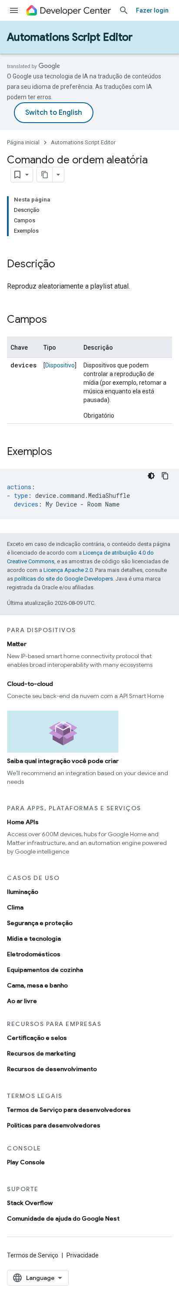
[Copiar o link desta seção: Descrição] (64, 265)
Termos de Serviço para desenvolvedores (69, 1110)
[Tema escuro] (151, 476)
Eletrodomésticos (33, 954)
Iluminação (22, 892)
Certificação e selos (37, 1038)
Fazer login (152, 10)
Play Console (26, 1162)
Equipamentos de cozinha (45, 970)
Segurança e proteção (40, 923)
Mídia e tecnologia (34, 938)
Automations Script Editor (70, 37)
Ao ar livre (22, 1001)
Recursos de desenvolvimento (52, 1069)
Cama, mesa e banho (37, 985)
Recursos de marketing (41, 1053)
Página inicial (23, 142)
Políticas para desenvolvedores (53, 1125)
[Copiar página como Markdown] (45, 174)
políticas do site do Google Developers (63, 578)
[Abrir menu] (14, 10)
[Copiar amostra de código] (165, 476)
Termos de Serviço (32, 1255)
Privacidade (82, 1255)
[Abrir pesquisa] (124, 10)
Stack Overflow (30, 1203)
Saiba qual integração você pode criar (63, 761)
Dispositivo (60, 365)
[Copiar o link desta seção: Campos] (55, 320)
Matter (17, 644)
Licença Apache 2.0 (68, 570)
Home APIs (23, 822)
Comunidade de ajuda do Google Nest (63, 1218)
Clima (15, 907)
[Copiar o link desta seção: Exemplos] (61, 452)
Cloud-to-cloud (30, 684)
